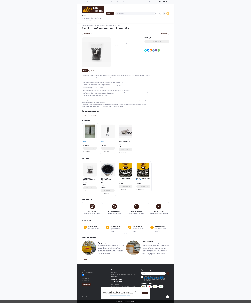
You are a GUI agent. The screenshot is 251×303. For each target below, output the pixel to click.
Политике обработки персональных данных (120, 295)
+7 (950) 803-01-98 (162, 2)
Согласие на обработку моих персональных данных (154, 278)
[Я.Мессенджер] (145, 50)
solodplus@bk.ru (85, 280)
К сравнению (149, 45)
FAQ (123, 1)
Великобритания (117, 41)
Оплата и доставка (96, 1)
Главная (83, 1)
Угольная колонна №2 (106, 140)
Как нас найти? (115, 276)
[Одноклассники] (151, 50)
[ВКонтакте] (148, 50)
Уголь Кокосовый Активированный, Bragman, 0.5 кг (89, 180)
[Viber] (156, 50)
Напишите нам (106, 1)
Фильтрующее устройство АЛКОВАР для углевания (125, 140)
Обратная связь (86, 284)
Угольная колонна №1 (88, 140)
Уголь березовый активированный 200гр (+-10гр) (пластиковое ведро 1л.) (107, 180)
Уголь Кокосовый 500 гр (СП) (143, 178)
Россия (84, 141)
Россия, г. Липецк (122, 179)
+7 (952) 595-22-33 (116, 281)
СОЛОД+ (84, 15)
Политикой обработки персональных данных (154, 277)
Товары (89, 1)
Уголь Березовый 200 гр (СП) (125, 178)
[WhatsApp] (159, 50)
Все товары (90, 25)
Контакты (113, 1)
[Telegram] (153, 50)
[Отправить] (167, 273)
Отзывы (119, 1)
